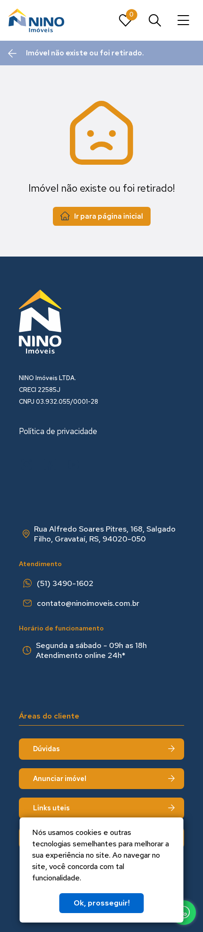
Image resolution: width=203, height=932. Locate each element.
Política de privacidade (58, 431)
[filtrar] (155, 20)
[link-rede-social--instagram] (26, 464)
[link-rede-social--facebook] (50, 464)
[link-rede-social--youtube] (73, 464)
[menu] (183, 21)
